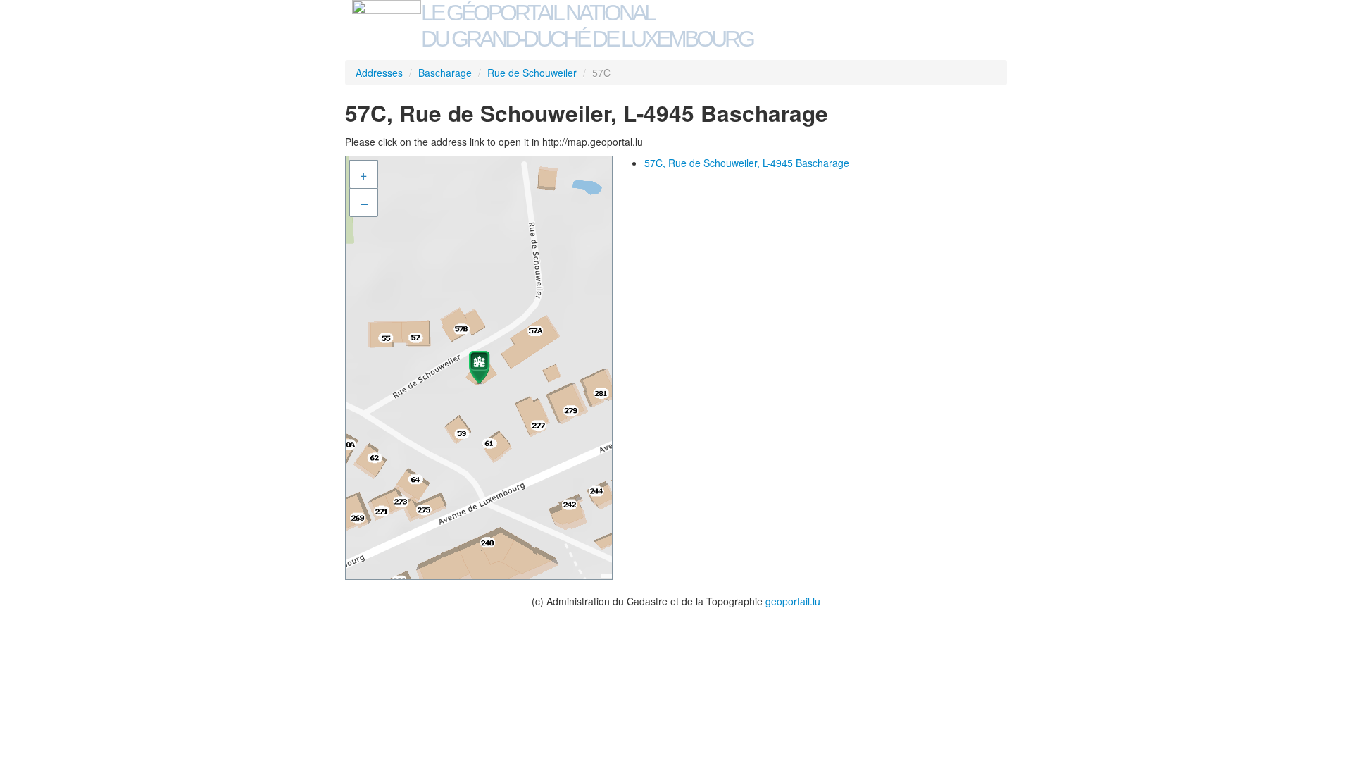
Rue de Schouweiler (532, 73)
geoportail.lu (792, 601)
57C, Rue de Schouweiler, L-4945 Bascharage (746, 163)
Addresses (379, 73)
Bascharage (445, 73)
